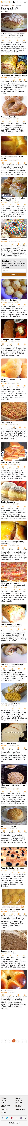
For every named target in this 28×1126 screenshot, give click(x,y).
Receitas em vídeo (5, 1101)
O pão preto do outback (10, 340)
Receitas (4, 1098)
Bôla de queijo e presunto (11, 462)
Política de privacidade (18, 1101)
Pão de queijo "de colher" (11, 300)
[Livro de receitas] (14, 2)
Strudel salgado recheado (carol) (14, 75)
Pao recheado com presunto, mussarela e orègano (12, 543)
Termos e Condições (18, 1105)
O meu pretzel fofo (8, 117)
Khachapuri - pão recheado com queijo (13, 786)
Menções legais (20, 1109)
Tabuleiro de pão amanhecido (12, 868)
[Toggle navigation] (25, 2)
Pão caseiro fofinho (8, 743)
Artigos (4, 1112)
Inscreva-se (14, 275)
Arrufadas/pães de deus (10, 827)
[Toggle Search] (21, 2)
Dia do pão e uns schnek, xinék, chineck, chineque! (13, 199)
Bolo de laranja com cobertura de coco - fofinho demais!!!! (13, 35)
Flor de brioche (7, 991)
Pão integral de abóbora (10, 704)
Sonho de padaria (8, 502)
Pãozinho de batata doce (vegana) (11, 380)
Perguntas (5, 1109)
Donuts (4, 240)
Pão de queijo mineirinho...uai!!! (13, 909)
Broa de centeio (7, 951)
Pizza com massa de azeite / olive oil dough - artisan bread (13, 584)
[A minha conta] (17, 2)
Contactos (19, 1098)
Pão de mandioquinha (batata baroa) (12, 157)
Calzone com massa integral (12, 664)
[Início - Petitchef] (2, 5)
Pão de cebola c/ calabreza (11, 625)
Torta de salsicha (8, 423)
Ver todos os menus (5, 1105)
